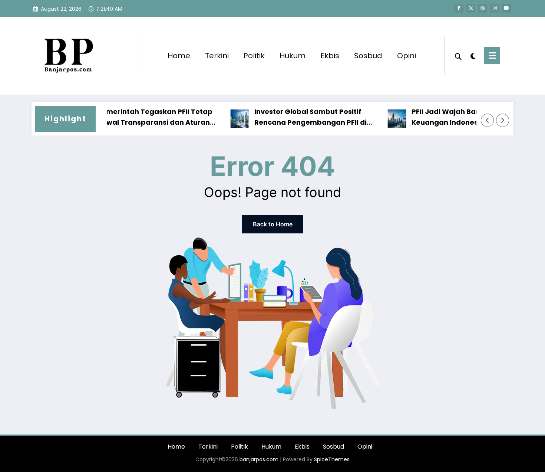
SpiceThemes (332, 459)
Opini (406, 55)
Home (179, 55)
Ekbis (329, 55)
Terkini (217, 55)
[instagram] (494, 8)
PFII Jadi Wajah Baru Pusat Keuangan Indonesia (450, 117)
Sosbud (368, 55)
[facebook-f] (459, 8)
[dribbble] (482, 8)
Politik (254, 55)
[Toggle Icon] (492, 55)
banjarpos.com (258, 459)
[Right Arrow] (502, 120)
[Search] (458, 56)
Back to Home (273, 224)
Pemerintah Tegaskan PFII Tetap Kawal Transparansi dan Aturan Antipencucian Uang (147, 117)
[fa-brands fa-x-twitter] (470, 8)
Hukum (292, 55)
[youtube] (506, 8)
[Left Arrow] (487, 120)
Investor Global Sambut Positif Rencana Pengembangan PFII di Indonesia (303, 117)
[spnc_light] (472, 55)
